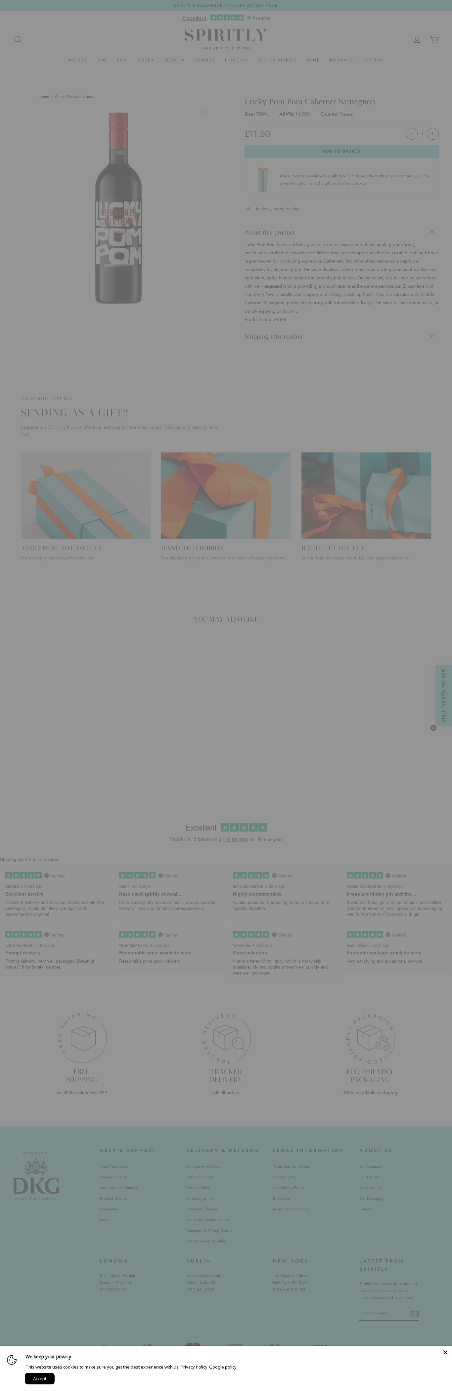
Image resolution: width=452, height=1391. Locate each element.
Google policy (223, 1367)
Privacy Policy (194, 1367)
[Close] (445, 1352)
